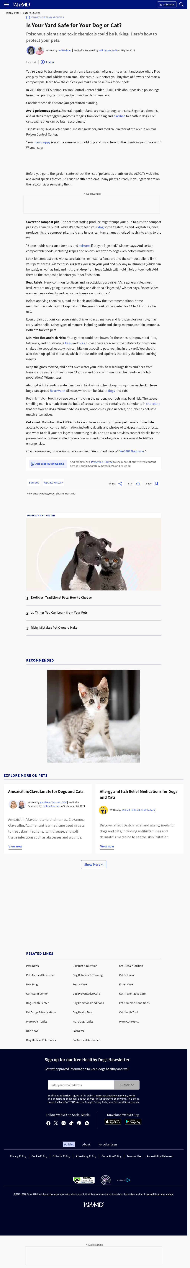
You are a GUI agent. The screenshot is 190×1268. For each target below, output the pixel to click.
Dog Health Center (37, 1003)
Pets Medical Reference (40, 975)
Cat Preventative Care (132, 993)
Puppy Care (80, 984)
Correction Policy (111, 1156)
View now (15, 846)
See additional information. (159, 1194)
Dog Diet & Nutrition (85, 966)
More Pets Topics (36, 1021)
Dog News (32, 1031)
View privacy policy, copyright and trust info (51, 493)
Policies (69, 1144)
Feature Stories (31, 12)
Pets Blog (32, 984)
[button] (116, 483)
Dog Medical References (41, 1040)
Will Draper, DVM (108, 50)
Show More (92, 864)
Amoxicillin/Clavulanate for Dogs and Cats (45, 791)
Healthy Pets (11, 12)
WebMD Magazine (131, 451)
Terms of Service (123, 1102)
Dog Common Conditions (88, 1003)
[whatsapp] (87, 1123)
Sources (34, 482)
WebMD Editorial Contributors (138, 810)
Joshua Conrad (50, 806)
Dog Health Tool (82, 1012)
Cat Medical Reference (86, 1040)
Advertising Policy (86, 1156)
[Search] (181, 4)
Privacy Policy (127, 1095)
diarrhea (119, 116)
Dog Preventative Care (86, 993)
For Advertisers (108, 1144)
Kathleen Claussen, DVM (53, 802)
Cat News (78, 1031)
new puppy (42, 142)
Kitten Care (126, 984)
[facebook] (48, 1123)
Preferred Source (102, 462)
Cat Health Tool (128, 1012)
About (86, 1144)
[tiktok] (71, 1123)
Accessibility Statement (160, 1156)
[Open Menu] (6, 4)
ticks (81, 343)
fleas (68, 343)
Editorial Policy (61, 1156)
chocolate (153, 403)
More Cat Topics (129, 1021)
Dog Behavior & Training (88, 975)
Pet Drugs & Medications (41, 1012)
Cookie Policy (39, 1156)
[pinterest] (79, 1123)
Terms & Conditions (107, 1095)
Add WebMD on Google (49, 463)
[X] (56, 1123)
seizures (84, 245)
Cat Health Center (37, 993)
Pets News (32, 966)
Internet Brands (49, 1194)
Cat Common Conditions (134, 1003)
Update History (53, 482)
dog (101, 227)
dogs (111, 390)
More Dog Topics (83, 1021)
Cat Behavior (127, 975)
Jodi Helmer (64, 50)
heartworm (57, 390)
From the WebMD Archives (47, 17)
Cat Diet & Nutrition (131, 966)
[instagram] (63, 1123)
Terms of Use (134, 1156)
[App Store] (113, 1123)
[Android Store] (133, 1123)
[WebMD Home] (21, 4)
